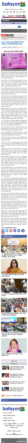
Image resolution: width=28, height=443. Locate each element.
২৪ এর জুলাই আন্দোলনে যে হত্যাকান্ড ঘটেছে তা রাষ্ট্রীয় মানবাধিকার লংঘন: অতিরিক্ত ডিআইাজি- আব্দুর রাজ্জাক (14, 255)
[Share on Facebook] (2, 230)
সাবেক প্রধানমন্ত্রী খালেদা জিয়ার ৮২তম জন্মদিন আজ (12, 354)
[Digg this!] (23, 230)
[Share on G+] (10, 230)
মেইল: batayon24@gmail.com (14, 434)
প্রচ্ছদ (5, 35)
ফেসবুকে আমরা (5, 400)
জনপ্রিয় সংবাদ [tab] (14, 363)
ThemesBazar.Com (21, 441)
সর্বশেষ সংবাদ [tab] (14, 361)
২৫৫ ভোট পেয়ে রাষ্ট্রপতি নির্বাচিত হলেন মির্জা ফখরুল (14, 295)
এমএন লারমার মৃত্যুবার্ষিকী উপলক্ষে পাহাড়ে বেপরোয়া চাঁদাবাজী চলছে (12, 43)
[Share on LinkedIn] (14, 230)
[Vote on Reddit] (18, 230)
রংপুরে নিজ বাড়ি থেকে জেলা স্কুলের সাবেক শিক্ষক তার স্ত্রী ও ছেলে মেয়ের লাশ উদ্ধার (17, 368)
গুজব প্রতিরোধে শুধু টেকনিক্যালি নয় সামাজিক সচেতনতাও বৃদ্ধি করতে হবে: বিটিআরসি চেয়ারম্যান (14, 334)
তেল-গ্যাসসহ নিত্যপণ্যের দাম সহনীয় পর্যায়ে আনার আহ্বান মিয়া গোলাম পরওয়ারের (17, 389)
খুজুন (19, 26)
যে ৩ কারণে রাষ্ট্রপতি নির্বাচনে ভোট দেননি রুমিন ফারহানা (13, 275)
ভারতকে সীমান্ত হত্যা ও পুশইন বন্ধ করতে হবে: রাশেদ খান (17, 382)
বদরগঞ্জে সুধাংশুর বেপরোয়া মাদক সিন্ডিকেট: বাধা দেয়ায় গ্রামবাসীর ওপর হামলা (17, 375)
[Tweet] (6, 230)
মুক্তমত (11, 35)
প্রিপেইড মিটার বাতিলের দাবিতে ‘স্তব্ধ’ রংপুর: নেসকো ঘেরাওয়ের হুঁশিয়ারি (14, 314)
